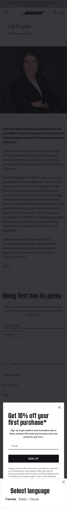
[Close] (63, 482)
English (23, 498)
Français (34, 498)
